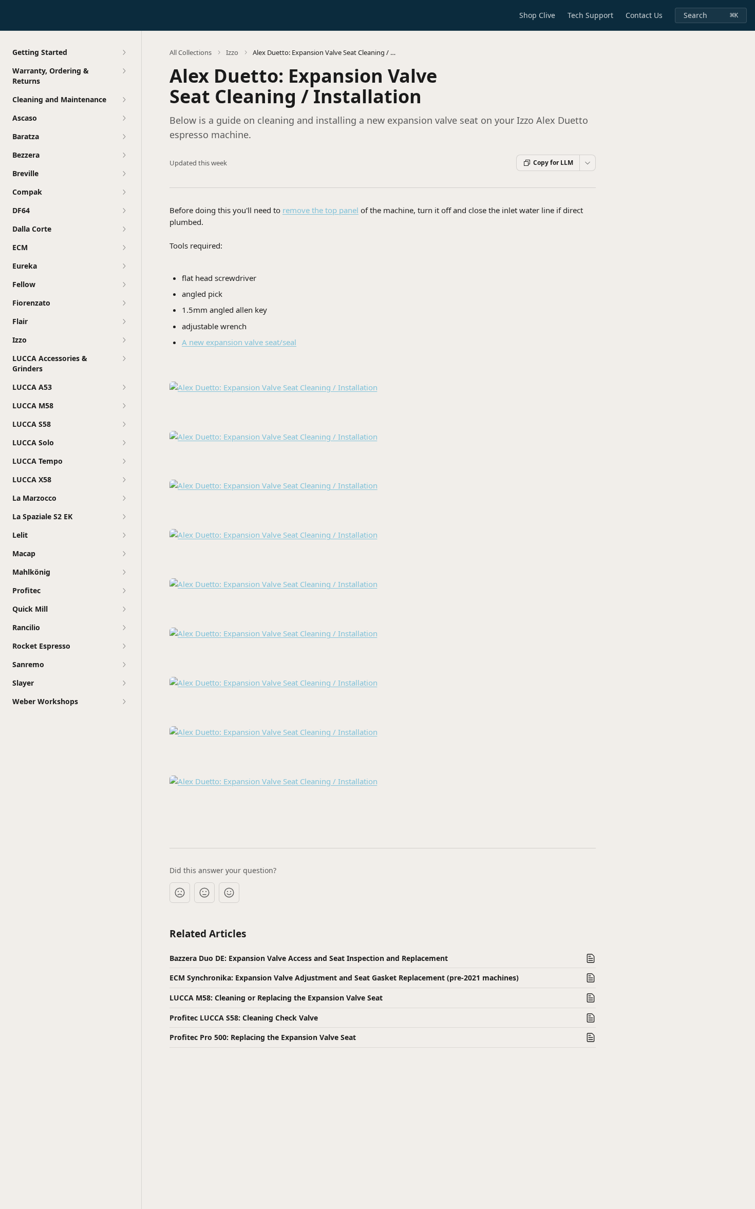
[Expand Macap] (124, 553)
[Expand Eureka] (124, 266)
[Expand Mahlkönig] (124, 572)
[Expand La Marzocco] (124, 498)
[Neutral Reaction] (204, 892)
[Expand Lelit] (124, 535)
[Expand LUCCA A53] (124, 387)
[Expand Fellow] (124, 284)
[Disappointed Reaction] (179, 892)
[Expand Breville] (124, 173)
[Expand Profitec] (124, 590)
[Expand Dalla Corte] (124, 229)
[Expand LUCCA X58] (124, 480)
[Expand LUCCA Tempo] (124, 461)
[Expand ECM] (124, 247)
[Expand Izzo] (124, 340)
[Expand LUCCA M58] (124, 406)
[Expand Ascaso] (124, 118)
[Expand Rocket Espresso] (124, 646)
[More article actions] (587, 163)
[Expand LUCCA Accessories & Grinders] (124, 358)
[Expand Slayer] (124, 683)
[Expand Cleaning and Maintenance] (124, 99)
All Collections (190, 52)
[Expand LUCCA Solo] (124, 443)
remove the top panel (320, 210)
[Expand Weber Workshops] (124, 701)
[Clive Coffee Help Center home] (10, 15)
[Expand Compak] (124, 192)
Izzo (232, 52)
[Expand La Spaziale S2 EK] (124, 516)
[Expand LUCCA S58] (124, 424)
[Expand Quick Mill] (124, 609)
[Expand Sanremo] (124, 664)
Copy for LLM (553, 162)
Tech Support (590, 15)
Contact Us (644, 15)
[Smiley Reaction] (229, 892)
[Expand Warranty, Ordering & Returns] (124, 71)
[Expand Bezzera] (124, 155)
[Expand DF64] (124, 210)
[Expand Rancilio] (124, 627)
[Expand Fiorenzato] (124, 303)
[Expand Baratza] (124, 136)
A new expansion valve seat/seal (239, 342)
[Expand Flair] (124, 321)
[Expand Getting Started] (124, 52)
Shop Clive (537, 15)
